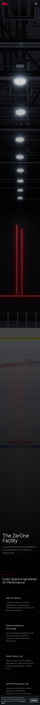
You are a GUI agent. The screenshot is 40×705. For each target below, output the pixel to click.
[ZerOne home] (5, 3)
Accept (34, 700)
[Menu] (36, 3)
